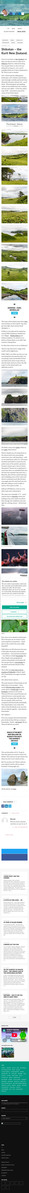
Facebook (11, 13)
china (18, 1070)
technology (5, 1087)
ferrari (20, 1073)
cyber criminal (6, 1071)
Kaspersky (4, 1167)
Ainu (25, 321)
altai (14, 1068)
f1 (9, 1073)
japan (11, 1077)
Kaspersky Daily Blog (7, 1170)
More (14, 1017)
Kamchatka (19, 656)
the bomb (18, 722)
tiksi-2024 (12, 1087)
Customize (14, 611)
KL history (4, 1079)
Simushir (15, 496)
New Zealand (19, 59)
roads (14, 1085)
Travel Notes (21, 31)
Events (20, 28)
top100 (18, 1087)
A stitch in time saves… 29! (13, 900)
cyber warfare (15, 1071)
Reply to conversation (21, 827)
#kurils (12, 40)
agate (5, 450)
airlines (9, 1068)
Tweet (15, 313)
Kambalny (4, 692)
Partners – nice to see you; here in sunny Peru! (13, 996)
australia (23, 1068)
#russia (13, 42)
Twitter (13, 13)
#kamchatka (5, 40)
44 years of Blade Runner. (13, 922)
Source (3, 633)
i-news (9, 1075)
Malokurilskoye (15, 336)
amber (18, 447)
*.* (8, 28)
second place (19, 662)
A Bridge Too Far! (11, 944)
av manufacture (6, 1070)
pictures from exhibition (20, 1083)
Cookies (3, 1175)
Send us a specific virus (7, 1165)
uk (10, 1089)
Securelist (4, 1173)
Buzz (13, 28)
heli (25, 1073)
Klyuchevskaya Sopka (13, 687)
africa (3, 1068)
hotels (4, 1075)
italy (21, 1075)
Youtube (21, 1183)
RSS (8, 1187)
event (22, 1071)
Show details (20, 602)
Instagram (16, 13)
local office (17, 1079)
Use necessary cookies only (14, 616)
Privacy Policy (5, 1162)
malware (4, 1081)
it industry (5, 1077)
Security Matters (9, 31)
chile (13, 1070)
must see (23, 1081)
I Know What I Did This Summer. (11, 877)
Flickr (3, 1187)
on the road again (7, 1083)
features (14, 1073)
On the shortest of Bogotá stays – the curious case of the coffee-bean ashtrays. (13, 971)
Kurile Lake (15, 689)
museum (17, 1081)
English (22, 2)
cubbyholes (15, 126)
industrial (15, 1075)
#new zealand (5, 42)
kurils (10, 1079)
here (14, 789)
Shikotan (4, 64)
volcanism (19, 1089)
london (24, 1079)
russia (19, 1085)
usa (14, 1089)
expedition (5, 1073)
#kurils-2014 (19, 40)
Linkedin (19, 13)
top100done (5, 1089)
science (25, 1085)
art (18, 1068)
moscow (11, 1081)
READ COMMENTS (9, 802)
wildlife (4, 1091)
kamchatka (17, 1077)
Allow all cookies (14, 607)
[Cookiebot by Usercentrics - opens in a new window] (20, 576)
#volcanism (20, 42)
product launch (6, 1085)
